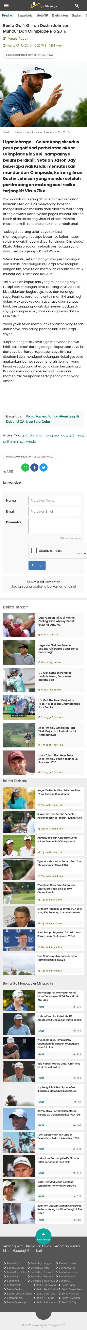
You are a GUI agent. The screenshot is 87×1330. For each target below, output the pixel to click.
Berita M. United (68, 1263)
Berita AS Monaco (46, 1302)
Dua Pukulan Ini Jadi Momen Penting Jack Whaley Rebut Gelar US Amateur (56, 620)
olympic (29, 441)
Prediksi (8, 15)
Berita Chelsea (67, 1276)
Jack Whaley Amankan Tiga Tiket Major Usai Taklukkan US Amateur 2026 (57, 731)
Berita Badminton (17, 1272)
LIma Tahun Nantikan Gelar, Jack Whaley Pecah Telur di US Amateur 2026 (58, 758)
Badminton (60, 15)
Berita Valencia (70, 1293)
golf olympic (12, 441)
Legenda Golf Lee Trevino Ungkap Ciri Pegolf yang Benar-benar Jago (58, 648)
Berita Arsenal (67, 1267)
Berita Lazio (68, 1285)
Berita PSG (65, 1280)
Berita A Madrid (71, 1298)
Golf (41, 1007)
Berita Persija (14, 1289)
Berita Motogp (15, 1267)
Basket (77, 15)
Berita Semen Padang (19, 1293)
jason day (59, 435)
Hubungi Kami (23, 1250)
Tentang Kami (13, 1245)
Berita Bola (13, 1263)
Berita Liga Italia (40, 1267)
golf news (76, 435)
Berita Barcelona (46, 1285)
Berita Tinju (13, 1276)
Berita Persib (14, 1285)
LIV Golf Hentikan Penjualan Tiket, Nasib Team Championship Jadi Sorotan (59, 703)
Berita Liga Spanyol (42, 1272)
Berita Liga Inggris (41, 1263)
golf (25, 435)
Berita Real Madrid (47, 1289)
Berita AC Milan (45, 1298)
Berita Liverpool (68, 1272)
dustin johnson (40, 435)
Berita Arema (14, 1298)
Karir (39, 1250)
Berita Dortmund (45, 1293)
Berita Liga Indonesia (43, 1280)
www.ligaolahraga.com (48, 1325)
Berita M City (69, 1302)
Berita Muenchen (72, 1289)
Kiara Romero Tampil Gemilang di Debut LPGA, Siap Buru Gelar (42, 418)
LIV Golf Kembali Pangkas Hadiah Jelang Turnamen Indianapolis (54, 676)
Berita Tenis (13, 1280)
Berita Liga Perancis (42, 1276)
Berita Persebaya (17, 1302)
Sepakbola (25, 15)
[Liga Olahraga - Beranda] (43, 5)
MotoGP (42, 15)
